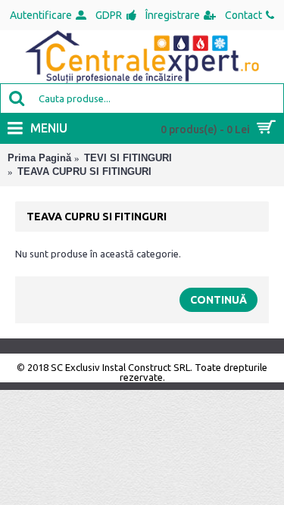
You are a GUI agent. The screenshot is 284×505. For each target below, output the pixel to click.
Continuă (218, 300)
